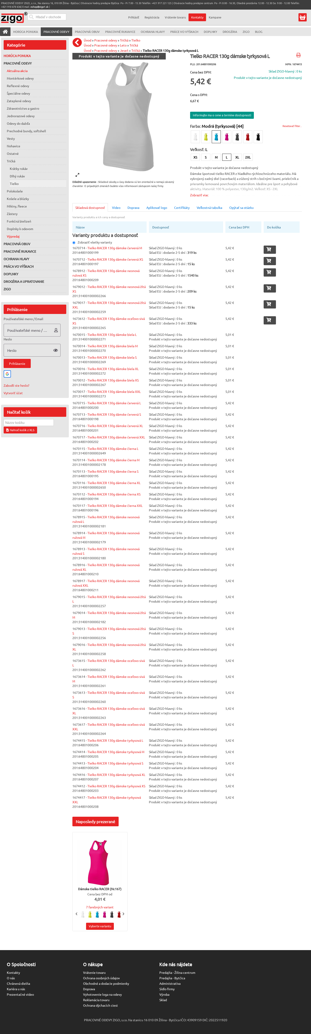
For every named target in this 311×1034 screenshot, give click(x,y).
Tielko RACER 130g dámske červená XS (115, 259)
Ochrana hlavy (16, 259)
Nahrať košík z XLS (22, 430)
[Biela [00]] (195, 136)
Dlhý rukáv (17, 176)
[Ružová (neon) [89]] (226, 136)
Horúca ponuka (17, 56)
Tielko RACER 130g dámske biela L (112, 334)
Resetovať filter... (292, 126)
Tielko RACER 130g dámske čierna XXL (115, 505)
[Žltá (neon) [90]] (205, 136)
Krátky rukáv (19, 168)
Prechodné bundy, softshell (26, 131)
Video (116, 207)
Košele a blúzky (18, 199)
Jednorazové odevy (21, 116)
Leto (123, 45)
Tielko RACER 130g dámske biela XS (113, 380)
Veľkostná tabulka (209, 207)
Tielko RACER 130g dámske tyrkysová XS (116, 786)
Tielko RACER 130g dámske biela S (112, 357)
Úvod (87, 40)
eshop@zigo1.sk (39, 6)
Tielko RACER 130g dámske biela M (112, 346)
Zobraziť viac (199, 195)
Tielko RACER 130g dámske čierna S (112, 471)
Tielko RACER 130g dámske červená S (114, 414)
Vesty (11, 138)
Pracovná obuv (17, 244)
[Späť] (78, 42)
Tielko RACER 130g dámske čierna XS (113, 494)
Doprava (133, 207)
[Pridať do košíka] (270, 250)
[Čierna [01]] (258, 136)
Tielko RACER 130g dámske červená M (114, 248)
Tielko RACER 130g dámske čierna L (112, 448)
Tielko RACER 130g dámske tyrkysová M (115, 752)
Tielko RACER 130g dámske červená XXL (116, 437)
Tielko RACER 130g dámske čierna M (113, 460)
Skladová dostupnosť (90, 207)
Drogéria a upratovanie (24, 281)
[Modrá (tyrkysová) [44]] (216, 136)
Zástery (12, 214)
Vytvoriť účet (13, 393)
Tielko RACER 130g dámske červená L (114, 403)
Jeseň (124, 50)
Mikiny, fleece (17, 206)
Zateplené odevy (19, 101)
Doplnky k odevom (20, 229)
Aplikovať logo (156, 207)
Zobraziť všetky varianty (95, 242)
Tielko (14, 183)
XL (237, 157)
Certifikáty (182, 207)
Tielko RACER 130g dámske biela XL (113, 369)
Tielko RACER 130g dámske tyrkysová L (171, 50)
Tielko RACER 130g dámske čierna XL (113, 483)
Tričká (11, 161)
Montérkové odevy (20, 78)
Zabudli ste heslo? (16, 385)
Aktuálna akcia (17, 71)
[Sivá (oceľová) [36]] (237, 136)
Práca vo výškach (19, 266)
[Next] (123, 914)
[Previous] (76, 914)
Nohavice (13, 146)
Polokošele (15, 191)
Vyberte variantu (100, 926)
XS (195, 157)
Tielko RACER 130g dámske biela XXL (114, 391)
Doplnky (11, 274)
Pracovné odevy (18, 63)
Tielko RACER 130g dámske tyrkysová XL (116, 774)
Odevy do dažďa (18, 123)
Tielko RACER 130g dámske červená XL (115, 426)
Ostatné (13, 153)
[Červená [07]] (247, 136)
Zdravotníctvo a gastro (23, 108)
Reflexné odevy (18, 86)
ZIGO (7, 289)
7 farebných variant (100, 907)
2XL (248, 157)
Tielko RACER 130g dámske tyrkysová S (115, 763)
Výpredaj (13, 236)
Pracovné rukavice (20, 251)
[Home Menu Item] (5, 31)
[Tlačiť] (299, 55)
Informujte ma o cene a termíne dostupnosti (222, 115)
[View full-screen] (77, 175)
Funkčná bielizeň (19, 221)
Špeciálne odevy (18, 93)
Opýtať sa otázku (241, 207)
